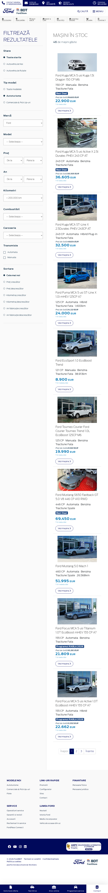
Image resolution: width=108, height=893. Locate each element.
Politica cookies (14, 861)
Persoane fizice (80, 785)
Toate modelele (14, 89)
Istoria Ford (45, 814)
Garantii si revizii (14, 814)
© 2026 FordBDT (14, 859)
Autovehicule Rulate (16, 71)
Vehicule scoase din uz (50, 823)
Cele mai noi (13, 275)
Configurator (45, 789)
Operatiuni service (15, 810)
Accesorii (11, 819)
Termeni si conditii (32, 859)
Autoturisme (13, 95)
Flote (9, 793)
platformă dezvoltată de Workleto (22, 865)
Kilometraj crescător (16, 295)
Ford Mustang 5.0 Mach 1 (72, 566)
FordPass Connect (15, 827)
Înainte (90, 751)
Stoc (42, 793)
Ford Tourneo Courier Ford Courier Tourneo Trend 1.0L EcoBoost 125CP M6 (73, 431)
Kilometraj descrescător (17, 302)
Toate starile (13, 57)
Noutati (43, 810)
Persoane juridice (80, 789)
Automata (12, 252)
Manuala (11, 257)
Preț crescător (13, 282)
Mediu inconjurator (48, 819)
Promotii (44, 785)
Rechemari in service (16, 823)
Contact (43, 797)
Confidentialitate (51, 859)
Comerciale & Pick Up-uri (18, 102)
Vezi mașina (64, 111)
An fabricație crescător (17, 308)
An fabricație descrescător (19, 315)
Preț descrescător (14, 288)
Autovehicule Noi (14, 64)
